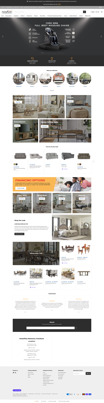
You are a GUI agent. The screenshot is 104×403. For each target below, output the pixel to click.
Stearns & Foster (31, 374)
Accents (65, 16)
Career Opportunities (62, 372)
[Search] (84, 12)
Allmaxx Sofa (64, 166)
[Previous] (10, 161)
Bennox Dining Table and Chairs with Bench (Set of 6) (67, 259)
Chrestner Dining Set (81, 283)
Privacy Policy (60, 375)
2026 (59, 4)
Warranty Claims (46, 381)
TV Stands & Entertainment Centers (54, 16)
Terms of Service (61, 374)
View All (52, 90)
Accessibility (60, 377)
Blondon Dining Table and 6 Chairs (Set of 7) (19, 284)
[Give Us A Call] (52, 60)
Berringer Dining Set (81, 258)
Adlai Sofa (48, 166)
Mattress (36, 16)
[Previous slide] (3, 36)
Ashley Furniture (16, 170)
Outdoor (81, 16)
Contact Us (3, 7)
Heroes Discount (26, 7)
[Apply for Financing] (32, 60)
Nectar (29, 377)
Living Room (16, 16)
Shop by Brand (8, 16)
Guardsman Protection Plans (48, 383)
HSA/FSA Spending (41, 7)
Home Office (42, 16)
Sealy (29, 375)
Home (2, 16)
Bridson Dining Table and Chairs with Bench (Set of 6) (36, 284)
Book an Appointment (33, 7)
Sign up (88, 373)
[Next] (93, 161)
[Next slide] (101, 36)
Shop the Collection (19, 234)
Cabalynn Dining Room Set (66, 283)
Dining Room (29, 16)
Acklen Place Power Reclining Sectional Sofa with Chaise (35, 166)
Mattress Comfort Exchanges (48, 380)
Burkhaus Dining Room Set (51, 283)
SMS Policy (60, 378)
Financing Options (46, 377)
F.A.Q (44, 372)
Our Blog (44, 385)
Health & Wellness (73, 16)
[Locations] (71, 60)
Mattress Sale (88, 16)
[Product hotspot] (63, 224)
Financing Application (9, 7)
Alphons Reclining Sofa (81, 168)
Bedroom (23, 16)
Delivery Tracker (16, 7)
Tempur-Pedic (30, 372)
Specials (21, 7)
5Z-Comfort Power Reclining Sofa (19, 169)
